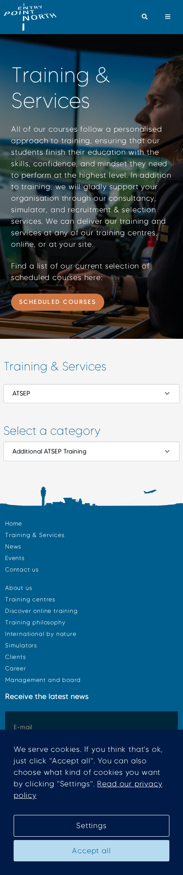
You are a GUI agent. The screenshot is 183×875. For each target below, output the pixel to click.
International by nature (41, 634)
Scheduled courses (58, 302)
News (13, 546)
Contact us (22, 569)
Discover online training (41, 611)
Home (13, 523)
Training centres (30, 599)
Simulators (21, 645)
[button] (144, 17)
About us (18, 588)
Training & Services (34, 535)
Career (15, 668)
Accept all (91, 850)
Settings (91, 825)
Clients (15, 657)
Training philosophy (35, 622)
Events (15, 558)
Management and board (43, 680)
